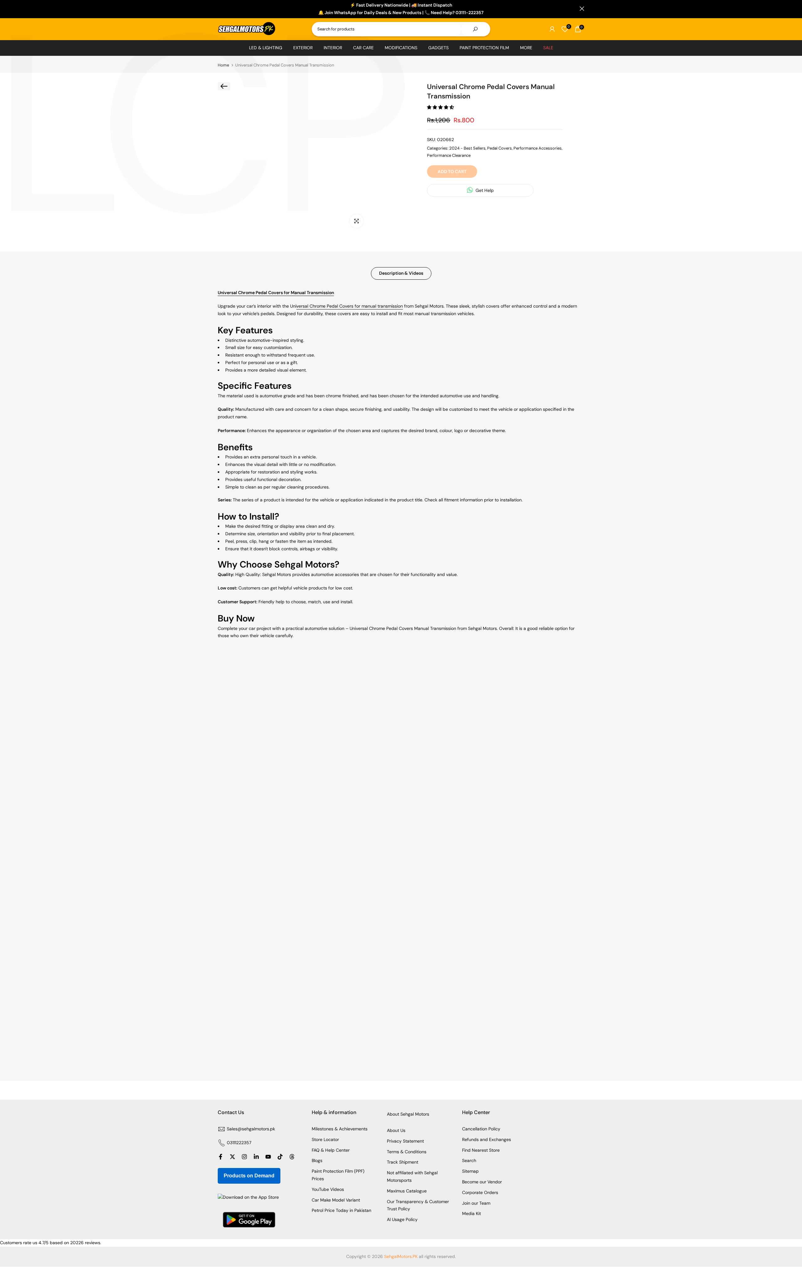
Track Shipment (402, 1162)
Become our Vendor (482, 1182)
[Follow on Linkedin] (256, 1156)
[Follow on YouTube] (268, 1156)
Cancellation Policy (481, 1129)
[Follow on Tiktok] (280, 1156)
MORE (526, 47)
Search (469, 1160)
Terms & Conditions (406, 1152)
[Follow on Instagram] (244, 1156)
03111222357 (239, 1142)
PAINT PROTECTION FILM (484, 47)
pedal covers (499, 148)
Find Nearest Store (481, 1150)
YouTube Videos (328, 1189)
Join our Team (476, 1203)
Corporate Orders (480, 1192)
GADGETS (438, 47)
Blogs (317, 1160)
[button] (441, 107)
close (220, 8)
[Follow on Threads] (292, 1156)
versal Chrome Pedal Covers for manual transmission (349, 306)
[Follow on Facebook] (220, 1156)
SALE (548, 47)
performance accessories (537, 148)
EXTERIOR (303, 47)
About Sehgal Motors (408, 1114)
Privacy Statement (405, 1141)
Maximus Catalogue (407, 1191)
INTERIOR (333, 47)
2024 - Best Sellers (467, 148)
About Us (396, 1130)
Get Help (484, 190)
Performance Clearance (449, 155)
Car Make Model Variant (336, 1200)
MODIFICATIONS (401, 47)
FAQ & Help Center (331, 1150)
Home (223, 65)
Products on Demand (249, 1175)
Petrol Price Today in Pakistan (341, 1210)
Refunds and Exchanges (486, 1139)
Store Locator (325, 1139)
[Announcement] (401, 9)
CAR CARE (363, 47)
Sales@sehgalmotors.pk (251, 1129)
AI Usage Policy (402, 1219)
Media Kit (471, 1213)
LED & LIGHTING (265, 47)
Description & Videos (401, 273)
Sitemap (470, 1171)
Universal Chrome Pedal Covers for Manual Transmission (276, 292)
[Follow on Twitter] (232, 1156)
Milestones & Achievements (339, 1129)
